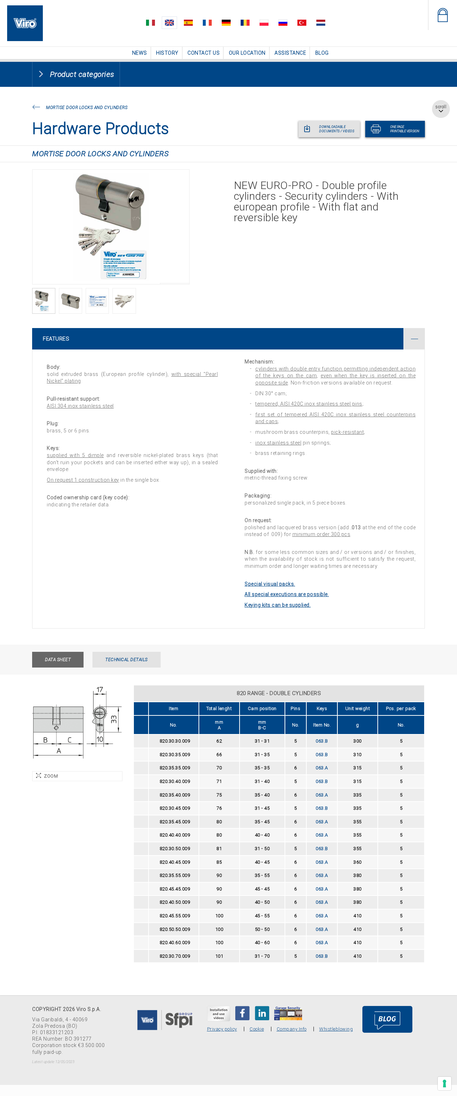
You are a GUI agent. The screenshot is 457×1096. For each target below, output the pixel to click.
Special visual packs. (270, 583)
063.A (322, 767)
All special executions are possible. (287, 594)
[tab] (228, 338)
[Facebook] (242, 1013)
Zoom (51, 775)
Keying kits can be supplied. (278, 604)
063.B (322, 740)
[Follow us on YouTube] (218, 1013)
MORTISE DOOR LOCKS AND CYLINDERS (86, 107)
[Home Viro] (25, 9)
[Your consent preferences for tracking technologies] (444, 1083)
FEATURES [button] (56, 338)
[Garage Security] (288, 1013)
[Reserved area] (442, 15)
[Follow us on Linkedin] (262, 1013)
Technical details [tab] (126, 659)
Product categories (82, 74)
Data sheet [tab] (58, 659)
